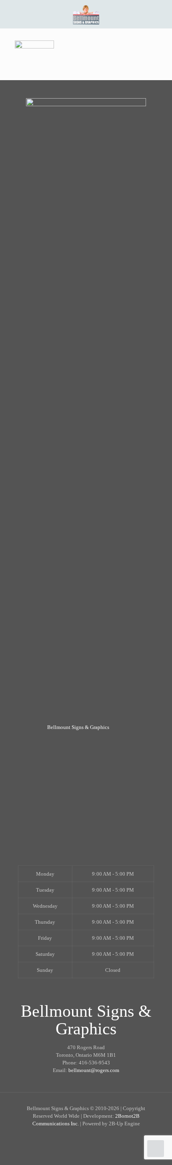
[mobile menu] (161, 14)
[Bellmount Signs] (86, 14)
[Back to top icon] (155, 1148)
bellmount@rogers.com (93, 1070)
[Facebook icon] (86, 1137)
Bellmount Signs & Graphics (78, 727)
